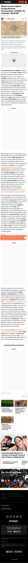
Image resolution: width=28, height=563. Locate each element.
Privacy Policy (17, 493)
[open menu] (1, 2)
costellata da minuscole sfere (8, 167)
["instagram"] (5, 480)
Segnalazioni (9, 493)
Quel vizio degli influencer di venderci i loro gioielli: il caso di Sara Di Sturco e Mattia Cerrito (13, 455)
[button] (25, 19)
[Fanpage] (14, 521)
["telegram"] (18, 480)
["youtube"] (9, 480)
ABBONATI (21, 1)
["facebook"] (15, 480)
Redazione (23, 495)
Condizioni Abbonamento (13, 495)
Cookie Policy (4, 495)
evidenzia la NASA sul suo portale (14, 301)
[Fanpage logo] (8, 2)
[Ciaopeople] (14, 559)
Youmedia (3, 493)
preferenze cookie (5, 498)
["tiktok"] (2, 480)
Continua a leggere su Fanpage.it (14, 345)
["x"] (12, 480)
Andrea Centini (11, 18)
